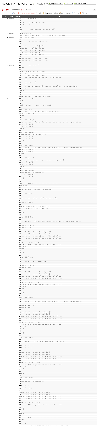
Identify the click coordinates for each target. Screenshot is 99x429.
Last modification (65, 13)
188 (20, 413)
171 (20, 377)
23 (20, 65)
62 (20, 147)
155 (20, 343)
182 (20, 400)
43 (20, 107)
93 (20, 213)
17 (20, 52)
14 (20, 46)
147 (20, 327)
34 (20, 88)
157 (20, 348)
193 (20, 424)
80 (20, 185)
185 (20, 407)
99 (20, 225)
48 (20, 118)
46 (20, 113)
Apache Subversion (50, 425)
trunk (9, 10)
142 (20, 316)
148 (20, 329)
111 (20, 251)
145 (20, 322)
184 (20, 405)
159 (20, 352)
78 (20, 181)
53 (20, 128)
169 (20, 373)
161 (20, 356)
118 (20, 265)
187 (20, 411)
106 (20, 240)
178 (20, 392)
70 (20, 164)
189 (20, 415)
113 (20, 255)
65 (20, 153)
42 (20, 105)
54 (20, 130)
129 (20, 289)
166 (20, 367)
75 (20, 175)
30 (20, 80)
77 (20, 179)
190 (20, 417)
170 (20, 375)
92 (20, 211)
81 (20, 187)
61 (20, 145)
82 (20, 189)
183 (20, 403)
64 (20, 151)
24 (20, 67)
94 (20, 215)
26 (20, 71)
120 (20, 270)
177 (20, 390)
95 (20, 217)
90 (20, 206)
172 (20, 379)
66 (20, 156)
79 (20, 183)
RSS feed (84, 13)
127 (20, 284)
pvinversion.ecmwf (46, 4)
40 (20, 101)
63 (20, 149)
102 (20, 232)
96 (20, 219)
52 (20, 126)
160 (20, 354)
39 (20, 99)
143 (20, 318)
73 (20, 170)
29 (20, 78)
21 (20, 61)
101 (20, 229)
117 (20, 263)
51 (20, 124)
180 (20, 396)
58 (20, 139)
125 (20, 280)
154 (20, 341)
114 (20, 257)
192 (20, 422)
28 (20, 75)
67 (20, 158)
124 (20, 278)
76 (20, 177)
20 (20, 59)
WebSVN (39, 425)
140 (20, 312)
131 (20, 293)
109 (20, 246)
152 (20, 337)
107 (20, 242)
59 (20, 141)
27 (20, 73)
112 (20, 253)
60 (20, 143)
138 (20, 308)
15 (20, 48)
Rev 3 (14, 13)
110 (20, 248)
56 (20, 134)
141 (20, 314)
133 (20, 297)
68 (20, 160)
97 (20, 221)
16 (20, 50)
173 (20, 381)
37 (20, 94)
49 (20, 120)
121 (20, 272)
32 (20, 84)
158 (20, 350)
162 (20, 358)
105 (20, 238)
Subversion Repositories (17, 4)
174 (20, 384)
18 (20, 54)
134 (20, 299)
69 (20, 162)
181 (20, 398)
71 (20, 166)
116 (20, 261)
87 (20, 200)
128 (20, 286)
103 (20, 234)
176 (20, 388)
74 (20, 172)
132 (20, 295)
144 (20, 320)
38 (20, 97)
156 (20, 346)
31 (20, 82)
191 (20, 420)
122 (20, 274)
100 (20, 227)
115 (20, 259)
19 (20, 56)
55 (20, 132)
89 (20, 204)
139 (20, 310)
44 (20, 109)
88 (20, 202)
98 (20, 223)
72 (20, 168)
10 (20, 37)
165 (20, 365)
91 (20, 208)
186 (20, 409)
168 (20, 371)
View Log (76, 13)
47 (20, 116)
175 (20, 386)
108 (20, 244)
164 (20, 362)
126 (20, 282)
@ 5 (22, 10)
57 (20, 137)
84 (20, 194)
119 (20, 267)
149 (20, 331)
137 (20, 306)
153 (20, 339)
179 (20, 394)
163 (20, 360)
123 (20, 276)
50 (20, 122)
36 (20, 92)
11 (20, 39)
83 (20, 192)
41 (20, 103)
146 (20, 325)
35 (20, 90)
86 (20, 198)
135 (20, 301)
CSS (67, 425)
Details (40, 13)
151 (20, 335)
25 (20, 69)
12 (20, 42)
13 (20, 44)
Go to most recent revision (27, 13)
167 (20, 369)
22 (20, 63)
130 (20, 291)
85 (20, 196)
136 (20, 303)
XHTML (63, 425)
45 (20, 111)
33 (20, 86)
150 (20, 333)
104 (20, 236)
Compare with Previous (51, 13)
